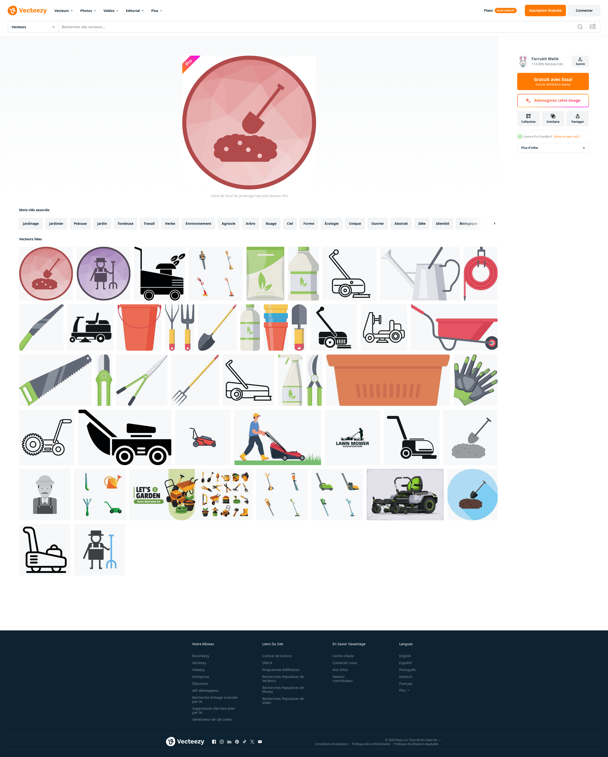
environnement (198, 223)
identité (442, 223)
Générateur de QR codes (212, 719)
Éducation (200, 683)
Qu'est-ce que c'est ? (567, 136)
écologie (332, 223)
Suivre (580, 64)
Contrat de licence (276, 656)
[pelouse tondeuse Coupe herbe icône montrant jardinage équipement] (412, 437)
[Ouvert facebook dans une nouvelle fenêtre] (214, 741)
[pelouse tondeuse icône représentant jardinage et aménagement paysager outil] (334, 327)
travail (149, 223)
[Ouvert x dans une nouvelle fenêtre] (252, 741)
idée (421, 223)
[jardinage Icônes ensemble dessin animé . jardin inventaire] (100, 494)
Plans (488, 10)
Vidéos (108, 10)
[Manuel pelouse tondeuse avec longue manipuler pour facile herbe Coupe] (350, 274)
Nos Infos (340, 669)
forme (308, 223)
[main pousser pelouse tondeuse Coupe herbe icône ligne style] (47, 437)
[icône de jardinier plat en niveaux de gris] (44, 494)
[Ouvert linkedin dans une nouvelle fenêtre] (229, 741)
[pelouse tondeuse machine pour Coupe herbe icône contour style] (248, 380)
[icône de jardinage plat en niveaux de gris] (470, 437)
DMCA (267, 662)
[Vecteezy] (27, 10)
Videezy (198, 669)
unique (355, 223)
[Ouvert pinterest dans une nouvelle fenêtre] (237, 741)
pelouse (80, 223)
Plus (154, 10)
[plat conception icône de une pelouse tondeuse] (44, 549)
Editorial (133, 10)
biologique (468, 223)
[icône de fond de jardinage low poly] (46, 274)
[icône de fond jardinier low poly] (103, 274)
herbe (170, 223)
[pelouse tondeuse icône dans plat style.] (159, 274)
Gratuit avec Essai (553, 81)
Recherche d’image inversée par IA (214, 699)
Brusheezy (200, 656)
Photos (86, 10)
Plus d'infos (529, 148)
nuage (271, 223)
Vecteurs (61, 10)
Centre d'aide (343, 656)
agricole (228, 223)
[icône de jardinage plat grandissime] (472, 494)
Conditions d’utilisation (331, 743)
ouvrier (377, 223)
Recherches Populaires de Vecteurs (283, 678)
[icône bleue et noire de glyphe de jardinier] (99, 549)
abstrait (401, 223)
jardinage (31, 223)
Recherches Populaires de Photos (283, 689)
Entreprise (200, 676)
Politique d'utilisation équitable (416, 743)
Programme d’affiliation (281, 669)
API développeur (205, 690)
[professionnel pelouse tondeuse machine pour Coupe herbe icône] (90, 327)
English (405, 656)
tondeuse (125, 223)
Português (407, 669)
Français (406, 683)
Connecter (584, 10)
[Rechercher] (580, 27)
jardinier (56, 223)
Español (405, 662)
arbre (250, 223)
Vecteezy (199, 662)
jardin (102, 223)
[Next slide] (490, 223)
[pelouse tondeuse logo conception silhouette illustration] (352, 437)
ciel (290, 223)
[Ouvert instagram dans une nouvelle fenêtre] (222, 741)
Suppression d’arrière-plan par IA (213, 710)
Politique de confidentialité (371, 743)
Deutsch (405, 676)
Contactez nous (345, 662)
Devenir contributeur (343, 678)
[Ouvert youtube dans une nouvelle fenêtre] (260, 741)
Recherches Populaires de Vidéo (283, 700)
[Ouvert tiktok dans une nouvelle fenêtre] (245, 741)
